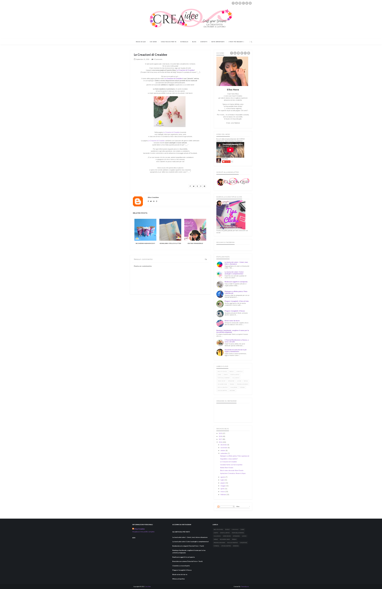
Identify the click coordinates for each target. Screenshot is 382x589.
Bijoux (232, 371)
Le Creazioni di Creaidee (185, 70)
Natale (246, 381)
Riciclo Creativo (223, 387)
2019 (221, 433)
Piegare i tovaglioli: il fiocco (235, 311)
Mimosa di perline (178, 579)
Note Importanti (218, 41)
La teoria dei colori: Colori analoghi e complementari (234, 273)
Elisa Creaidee (139, 529)
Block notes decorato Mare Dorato (231, 470)
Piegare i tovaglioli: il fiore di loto (237, 301)
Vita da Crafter (222, 390)
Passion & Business (242, 384)
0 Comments (158, 59)
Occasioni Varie (222, 384)
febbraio (223, 494)
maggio (223, 486)
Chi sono (153, 41)
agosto (223, 477)
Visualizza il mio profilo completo (143, 532)
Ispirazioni (231, 381)
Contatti (203, 41)
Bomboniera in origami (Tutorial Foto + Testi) (188, 546)
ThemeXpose (245, 586)
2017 (221, 439)
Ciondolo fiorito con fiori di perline (231, 465)
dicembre (224, 445)
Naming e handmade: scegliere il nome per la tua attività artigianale (188, 551)
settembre (224, 453)
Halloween (235, 377)
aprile (223, 488)
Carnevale (239, 371)
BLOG (194, 41)
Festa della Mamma (224, 377)
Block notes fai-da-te (232, 320)
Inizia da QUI (141, 41)
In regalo (184, 41)
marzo (223, 491)
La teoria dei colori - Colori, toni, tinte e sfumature (236, 263)
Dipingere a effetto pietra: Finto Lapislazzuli (234, 456)
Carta (219, 374)
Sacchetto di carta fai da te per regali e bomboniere (236, 350)
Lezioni (239, 381)
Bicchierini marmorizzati (145, 243)
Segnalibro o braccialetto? (229, 459)
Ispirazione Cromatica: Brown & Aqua (233, 473)
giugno (223, 483)
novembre (224, 447)
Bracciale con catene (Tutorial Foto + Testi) (187, 561)
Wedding (232, 390)
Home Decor (221, 381)
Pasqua (232, 384)
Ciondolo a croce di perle (181, 566)
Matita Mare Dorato (226, 467)
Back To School (222, 371)
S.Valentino (233, 387)
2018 (221, 436)
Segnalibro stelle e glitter (170, 243)
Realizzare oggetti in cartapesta (236, 282)
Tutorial (242, 387)
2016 (221, 442)
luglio (222, 480)
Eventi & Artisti (234, 374)
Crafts (226, 374)
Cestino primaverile (195, 243)
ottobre (223, 450)
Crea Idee (148, 586)
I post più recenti (236, 41)
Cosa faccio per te (168, 41)
